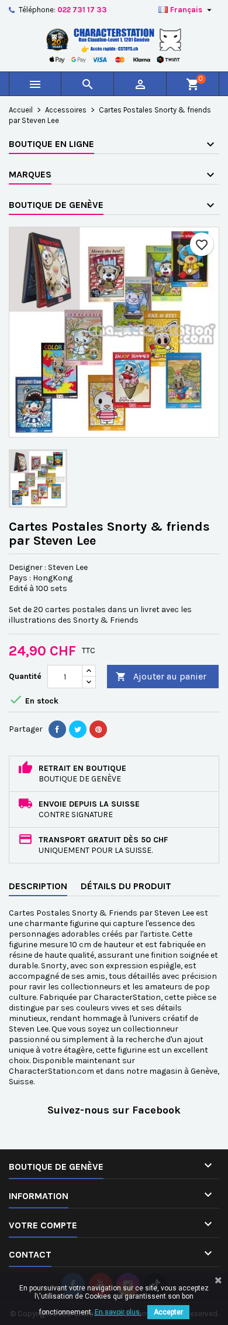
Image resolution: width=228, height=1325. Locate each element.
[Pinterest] (98, 729)
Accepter (168, 1312)
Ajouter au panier (161, 676)
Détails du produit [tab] (126, 886)
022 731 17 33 (82, 9)
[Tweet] (78, 729)
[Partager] (57, 729)
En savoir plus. (118, 1312)
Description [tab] (38, 886)
